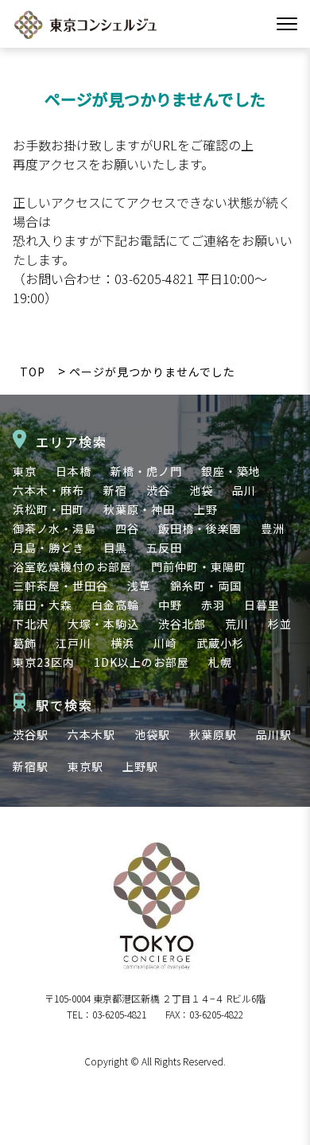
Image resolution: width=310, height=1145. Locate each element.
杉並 (280, 624)
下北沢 (30, 624)
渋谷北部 (182, 624)
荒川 (237, 624)
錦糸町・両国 (206, 586)
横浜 (122, 643)
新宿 (115, 490)
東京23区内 (44, 662)
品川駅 (274, 734)
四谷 (127, 528)
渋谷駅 (30, 734)
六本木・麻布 (48, 490)
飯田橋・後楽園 (200, 528)
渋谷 (158, 490)
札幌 (220, 662)
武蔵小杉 (220, 643)
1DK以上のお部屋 (141, 662)
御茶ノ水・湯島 (54, 528)
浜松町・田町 (48, 509)
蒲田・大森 (42, 605)
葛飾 (25, 643)
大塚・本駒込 (103, 624)
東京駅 (85, 766)
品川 (244, 490)
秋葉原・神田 (139, 509)
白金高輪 (115, 605)
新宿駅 (30, 766)
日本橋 (73, 471)
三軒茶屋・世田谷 (60, 586)
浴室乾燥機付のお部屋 (72, 566)
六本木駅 (91, 734)
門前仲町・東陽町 (198, 566)
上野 (206, 509)
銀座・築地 (231, 471)
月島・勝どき (48, 547)
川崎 (165, 643)
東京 (25, 471)
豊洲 (273, 528)
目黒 (115, 547)
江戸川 (73, 643)
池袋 (201, 490)
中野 (170, 605)
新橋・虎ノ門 (146, 471)
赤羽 (213, 605)
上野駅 (140, 766)
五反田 (164, 547)
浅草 (139, 586)
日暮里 (262, 605)
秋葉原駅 (213, 734)
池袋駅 (152, 734)
